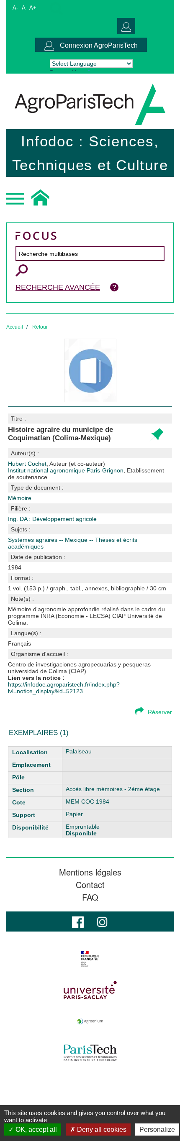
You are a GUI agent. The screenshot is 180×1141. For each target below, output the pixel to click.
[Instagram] (102, 921)
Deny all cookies (100, 1129)
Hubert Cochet (56, 463)
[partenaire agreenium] (90, 1021)
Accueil (14, 327)
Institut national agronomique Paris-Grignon (86, 473)
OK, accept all (35, 1129)
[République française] (90, 958)
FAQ (90, 897)
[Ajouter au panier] (156, 435)
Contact (90, 885)
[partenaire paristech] (90, 1052)
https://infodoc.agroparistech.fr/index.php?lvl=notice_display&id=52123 (64, 687)
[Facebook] (78, 921)
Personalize (157, 1129)
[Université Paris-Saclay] (90, 990)
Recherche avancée (57, 287)
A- (15, 8)
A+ (32, 8)
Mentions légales (90, 872)
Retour (40, 327)
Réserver (160, 712)
